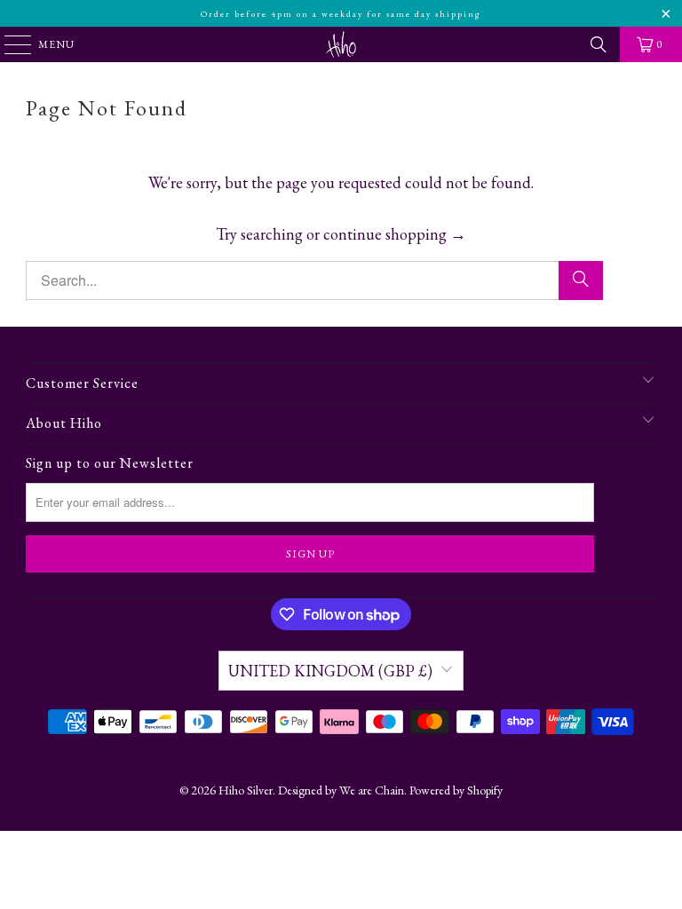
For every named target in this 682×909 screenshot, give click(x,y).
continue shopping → (394, 234)
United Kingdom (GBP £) (330, 670)
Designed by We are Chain (341, 790)
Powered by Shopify (456, 790)
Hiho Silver (245, 790)
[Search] (598, 44)
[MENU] (9, 44)
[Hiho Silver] (341, 44)
